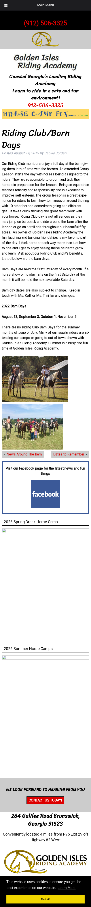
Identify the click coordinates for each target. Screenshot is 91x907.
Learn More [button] (67, 888)
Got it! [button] (45, 899)
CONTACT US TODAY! (45, 800)
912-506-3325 (45, 105)
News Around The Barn (24, 454)
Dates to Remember (68, 454)
